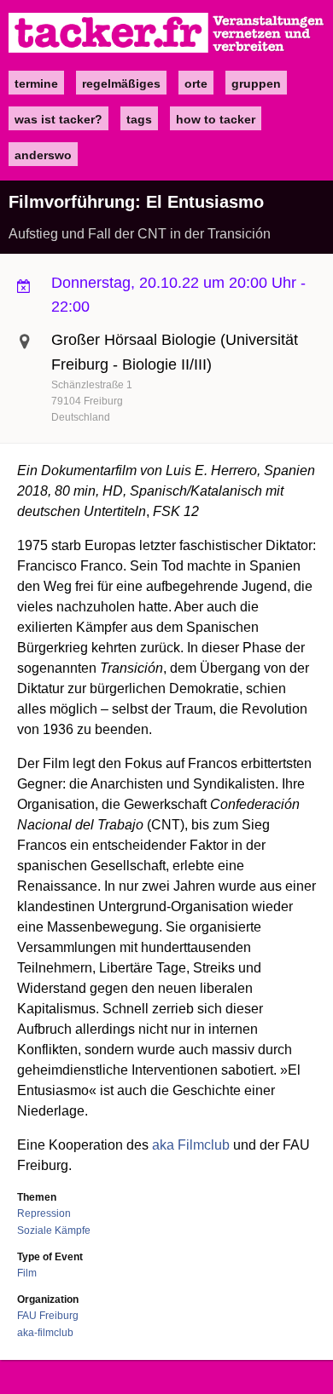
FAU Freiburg (48, 1316)
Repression (44, 1213)
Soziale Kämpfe (54, 1230)
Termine (36, 83)
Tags (139, 119)
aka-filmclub (45, 1333)
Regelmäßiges (121, 83)
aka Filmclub (191, 1145)
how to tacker (215, 119)
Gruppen (256, 83)
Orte (195, 83)
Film (27, 1273)
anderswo (43, 155)
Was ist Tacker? (58, 119)
